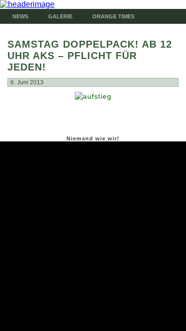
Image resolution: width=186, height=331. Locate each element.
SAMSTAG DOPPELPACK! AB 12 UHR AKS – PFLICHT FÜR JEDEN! (89, 55)
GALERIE (60, 16)
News (20, 16)
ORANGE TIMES (113, 16)
